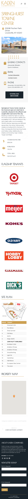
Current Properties (21, 421)
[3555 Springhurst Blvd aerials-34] (14, 45)
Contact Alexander (13, 75)
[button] (14, 396)
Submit (5, 489)
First (2, 471)
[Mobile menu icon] (25, 3)
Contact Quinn (12, 78)
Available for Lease (12, 421)
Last (2, 477)
